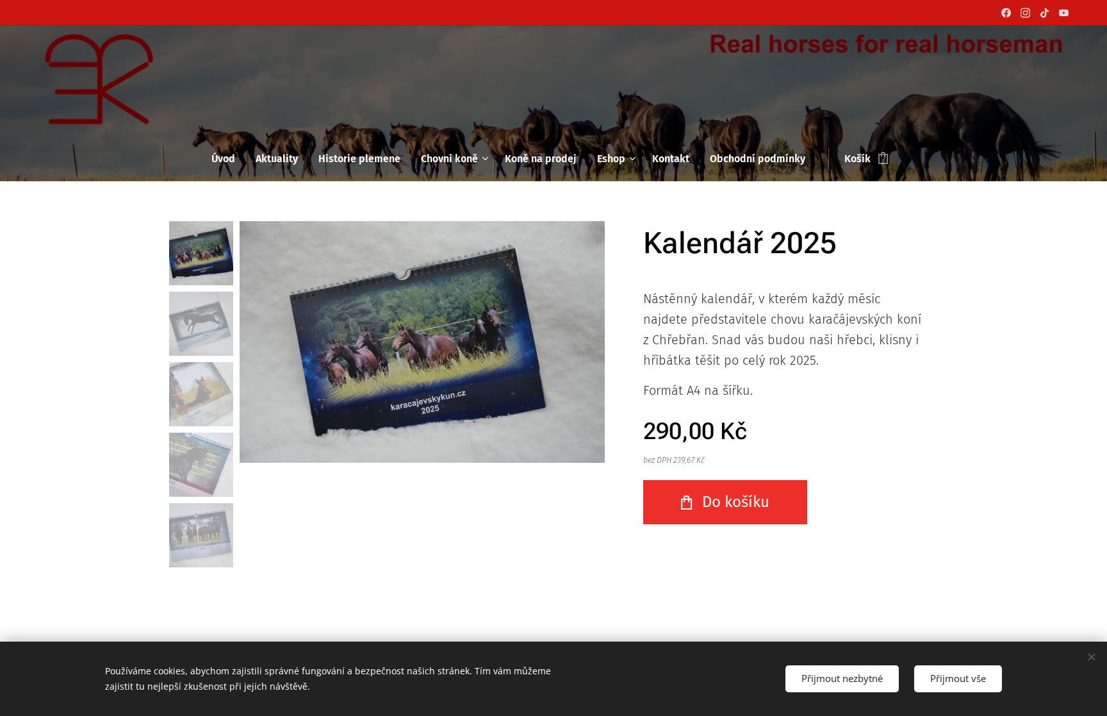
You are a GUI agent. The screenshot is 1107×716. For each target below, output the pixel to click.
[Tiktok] (1045, 13)
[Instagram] (1025, 13)
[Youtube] (1064, 13)
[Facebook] (1006, 13)
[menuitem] (228, 159)
